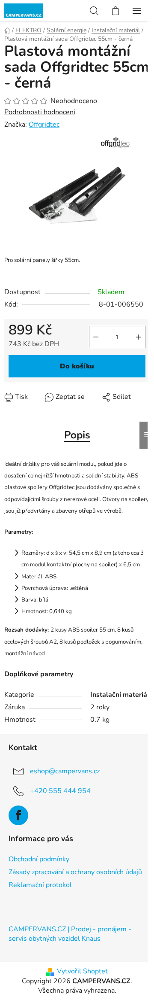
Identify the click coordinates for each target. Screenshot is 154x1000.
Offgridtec (44, 124)
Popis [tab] (77, 435)
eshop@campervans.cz (65, 771)
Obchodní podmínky (39, 859)
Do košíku (77, 366)
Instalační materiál (119, 694)
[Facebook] (18, 815)
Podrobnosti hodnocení (39, 112)
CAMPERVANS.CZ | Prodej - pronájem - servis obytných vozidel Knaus (70, 933)
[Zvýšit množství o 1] (138, 337)
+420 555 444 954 (60, 791)
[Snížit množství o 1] (95, 337)
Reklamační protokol (40, 885)
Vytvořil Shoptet (82, 971)
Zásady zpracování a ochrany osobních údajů (75, 872)
